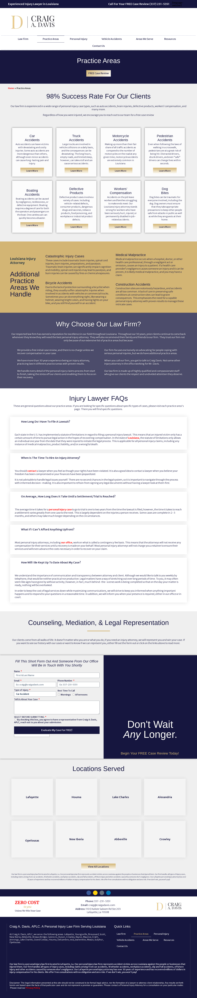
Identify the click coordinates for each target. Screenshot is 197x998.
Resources (170, 38)
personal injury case (60, 509)
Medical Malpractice (131, 255)
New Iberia (76, 839)
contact (32, 470)
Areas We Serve (144, 38)
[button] (98, 421)
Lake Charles (120, 797)
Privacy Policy (33, 988)
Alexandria (165, 797)
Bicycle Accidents (58, 283)
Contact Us (98, 45)
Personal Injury (78, 38)
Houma (76, 797)
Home (11, 88)
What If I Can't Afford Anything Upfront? (47, 529)
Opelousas (32, 840)
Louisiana (133, 437)
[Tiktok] (102, 893)
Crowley (164, 839)
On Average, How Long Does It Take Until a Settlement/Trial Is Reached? (68, 496)
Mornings (66, 694)
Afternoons (81, 694)
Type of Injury (21, 690)
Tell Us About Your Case (26, 699)
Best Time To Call (66, 690)
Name (17, 671)
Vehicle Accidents (112, 38)
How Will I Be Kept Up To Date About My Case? (51, 562)
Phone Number (65, 680)
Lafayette (32, 797)
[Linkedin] (108, 893)
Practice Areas (51, 38)
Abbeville (120, 839)
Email (17, 680)
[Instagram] (95, 893)
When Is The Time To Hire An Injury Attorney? (50, 457)
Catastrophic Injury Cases (64, 256)
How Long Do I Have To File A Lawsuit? (45, 421)
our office (66, 542)
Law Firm (23, 38)
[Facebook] (88, 893)
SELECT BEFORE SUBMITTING (29, 717)
